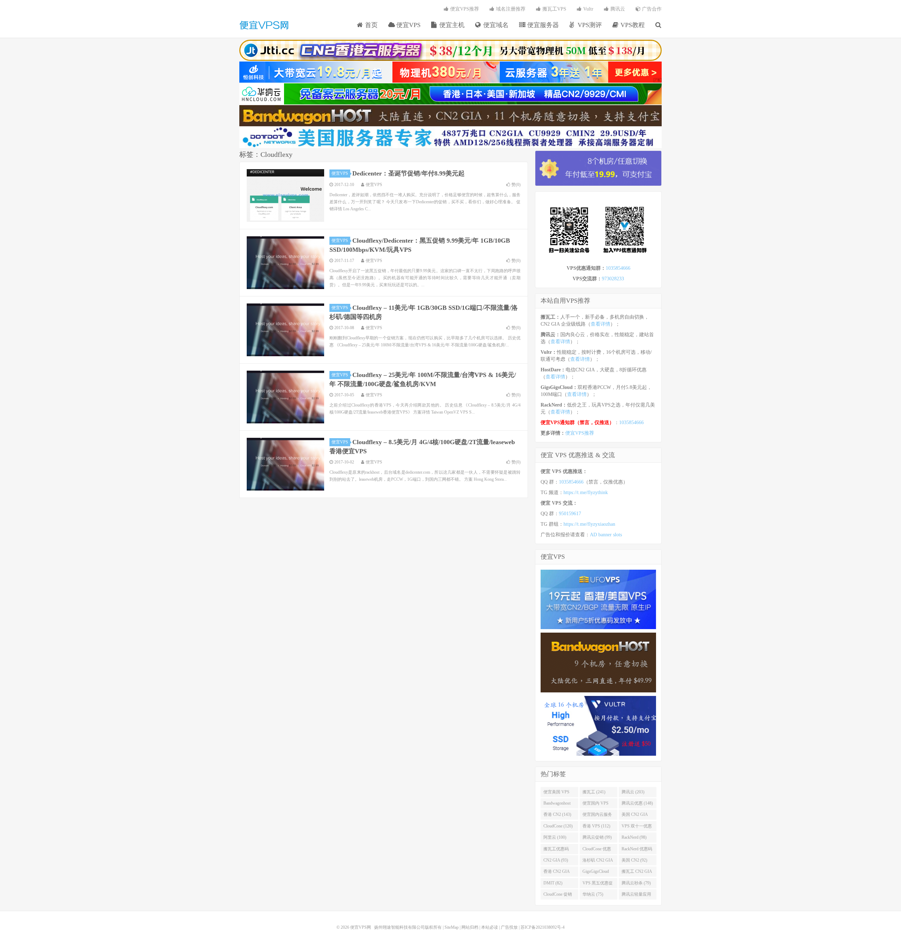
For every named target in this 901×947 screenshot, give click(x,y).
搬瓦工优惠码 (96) (556, 850)
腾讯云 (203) (633, 791)
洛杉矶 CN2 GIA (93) (597, 861)
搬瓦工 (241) (593, 791)
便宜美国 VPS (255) (556, 793)
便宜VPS (408, 24)
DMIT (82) (552, 883)
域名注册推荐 (509, 9)
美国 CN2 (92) (634, 860)
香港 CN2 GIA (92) (556, 873)
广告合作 (651, 9)
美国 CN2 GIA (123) (635, 816)
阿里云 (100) (554, 837)
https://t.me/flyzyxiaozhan (589, 524)
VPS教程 (632, 24)
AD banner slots (606, 534)
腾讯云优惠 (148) (637, 803)
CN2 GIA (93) (555, 860)
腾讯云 (617, 9)
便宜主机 (451, 24)
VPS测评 (589, 24)
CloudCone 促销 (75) (557, 896)
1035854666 (618, 268)
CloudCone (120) (558, 826)
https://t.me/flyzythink (585, 492)
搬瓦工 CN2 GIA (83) (637, 873)
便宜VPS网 (264, 25)
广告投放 (509, 927)
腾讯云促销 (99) (597, 837)
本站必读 (489, 927)
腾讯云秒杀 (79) (636, 883)
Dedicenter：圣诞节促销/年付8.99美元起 (408, 173)
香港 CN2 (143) (557, 814)
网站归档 (469, 927)
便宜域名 (495, 24)
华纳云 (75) (592, 894)
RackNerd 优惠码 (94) (637, 850)
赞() (516, 184)
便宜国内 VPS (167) (595, 804)
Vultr (587, 9)
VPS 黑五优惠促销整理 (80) (597, 884)
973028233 (613, 278)
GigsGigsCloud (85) (595, 873)
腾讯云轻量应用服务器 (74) (636, 896)
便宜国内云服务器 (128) (597, 816)
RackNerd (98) (634, 837)
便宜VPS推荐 (464, 9)
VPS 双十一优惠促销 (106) (637, 827)
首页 (370, 24)
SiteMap (452, 927)
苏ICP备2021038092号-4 (543, 927)
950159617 (570, 513)
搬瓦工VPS (553, 9)
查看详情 (600, 324)
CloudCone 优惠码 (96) (596, 850)
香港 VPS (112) (596, 826)
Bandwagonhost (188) (557, 804)
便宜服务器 (542, 24)
